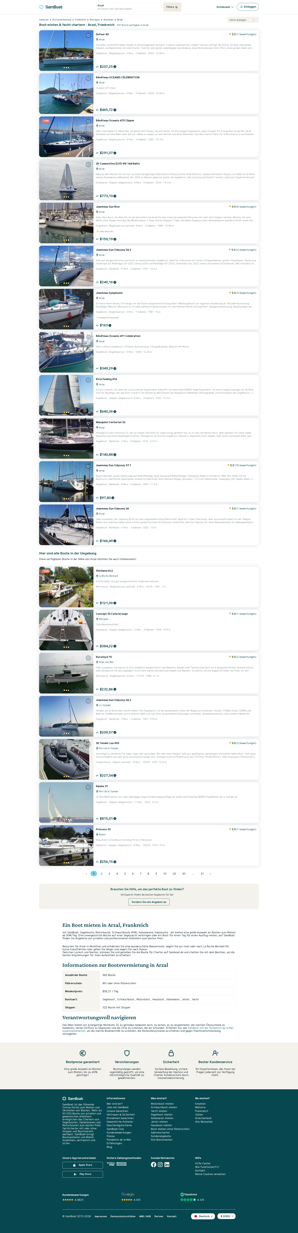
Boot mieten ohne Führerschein (170, 1128)
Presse (111, 1136)
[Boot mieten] (50, 6)
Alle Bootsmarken (162, 1139)
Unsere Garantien (117, 1110)
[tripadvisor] (189, 1194)
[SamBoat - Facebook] (153, 1164)
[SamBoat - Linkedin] (167, 1164)
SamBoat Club (115, 1128)
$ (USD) (225, 1216)
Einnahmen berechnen (120, 1118)
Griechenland (203, 1118)
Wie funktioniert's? (207, 1166)
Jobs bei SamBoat (118, 1107)
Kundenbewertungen (119, 1132)
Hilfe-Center (203, 1163)
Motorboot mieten (162, 1103)
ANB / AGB (145, 1216)
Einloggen (249, 6)
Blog (109, 1146)
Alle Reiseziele (204, 1121)
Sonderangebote (161, 1136)
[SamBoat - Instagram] (160, 1164)
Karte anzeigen (238, 20)
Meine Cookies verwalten (210, 1174)
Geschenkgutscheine (119, 1125)
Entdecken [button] (223, 7)
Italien (199, 1114)
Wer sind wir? (115, 1103)
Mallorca (200, 1107)
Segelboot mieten (162, 1114)
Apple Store (85, 1164)
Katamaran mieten (162, 1118)
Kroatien (200, 1103)
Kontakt (200, 1170)
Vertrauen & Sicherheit (121, 1114)
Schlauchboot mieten (164, 1107)
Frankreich (201, 1110)
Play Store (85, 1173)
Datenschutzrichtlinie (123, 1216)
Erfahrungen (114, 1143)
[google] (128, 1194)
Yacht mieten (159, 1110)
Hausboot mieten (161, 1125)
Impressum (101, 1216)
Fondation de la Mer (119, 1139)
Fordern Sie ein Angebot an (149, 902)
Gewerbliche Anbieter (120, 1121)
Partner (158, 1216)
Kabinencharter (160, 1132)
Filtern (170, 6)
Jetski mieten (159, 1121)
